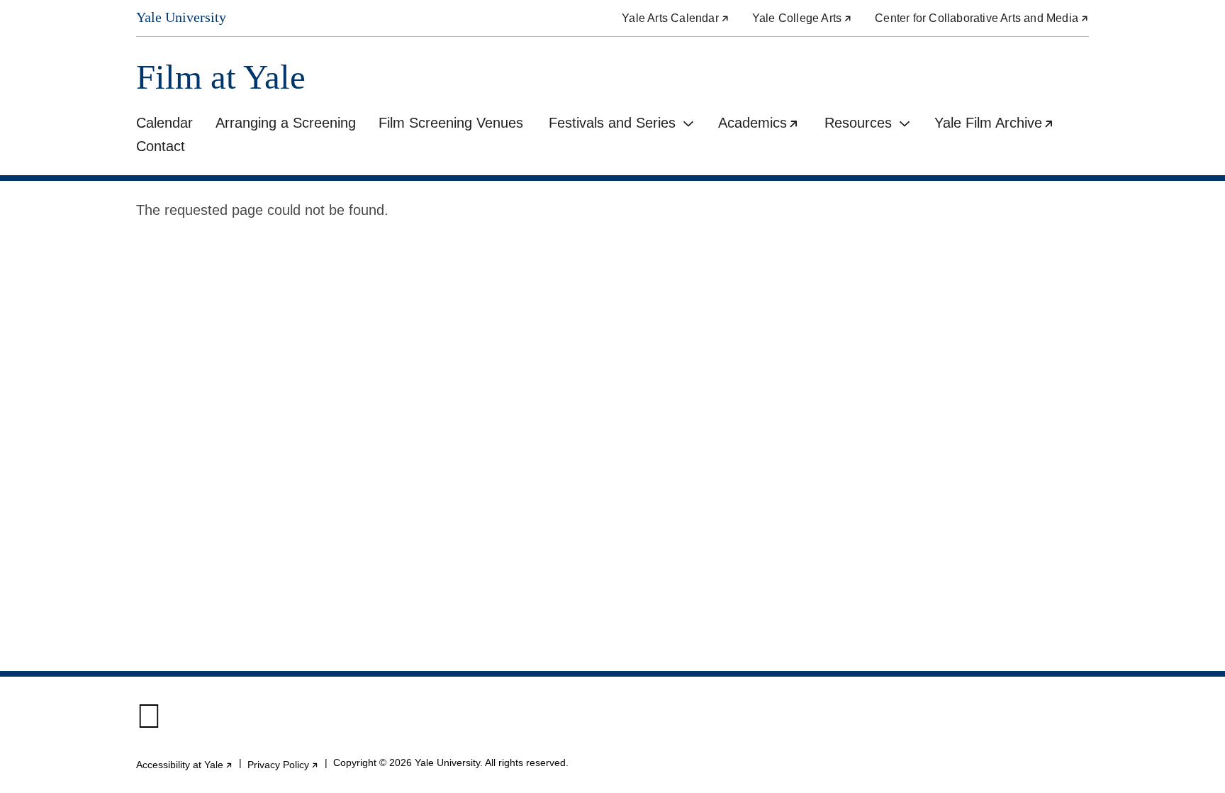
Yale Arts (675, 18)
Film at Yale (221, 77)
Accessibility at (184, 764)
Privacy (283, 764)
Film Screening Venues (451, 123)
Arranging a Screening (286, 123)
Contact (160, 146)
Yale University (181, 17)
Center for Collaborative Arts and (982, 18)
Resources (858, 123)
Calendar (164, 123)
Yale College (802, 18)
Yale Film (999, 125)
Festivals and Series (612, 123)
